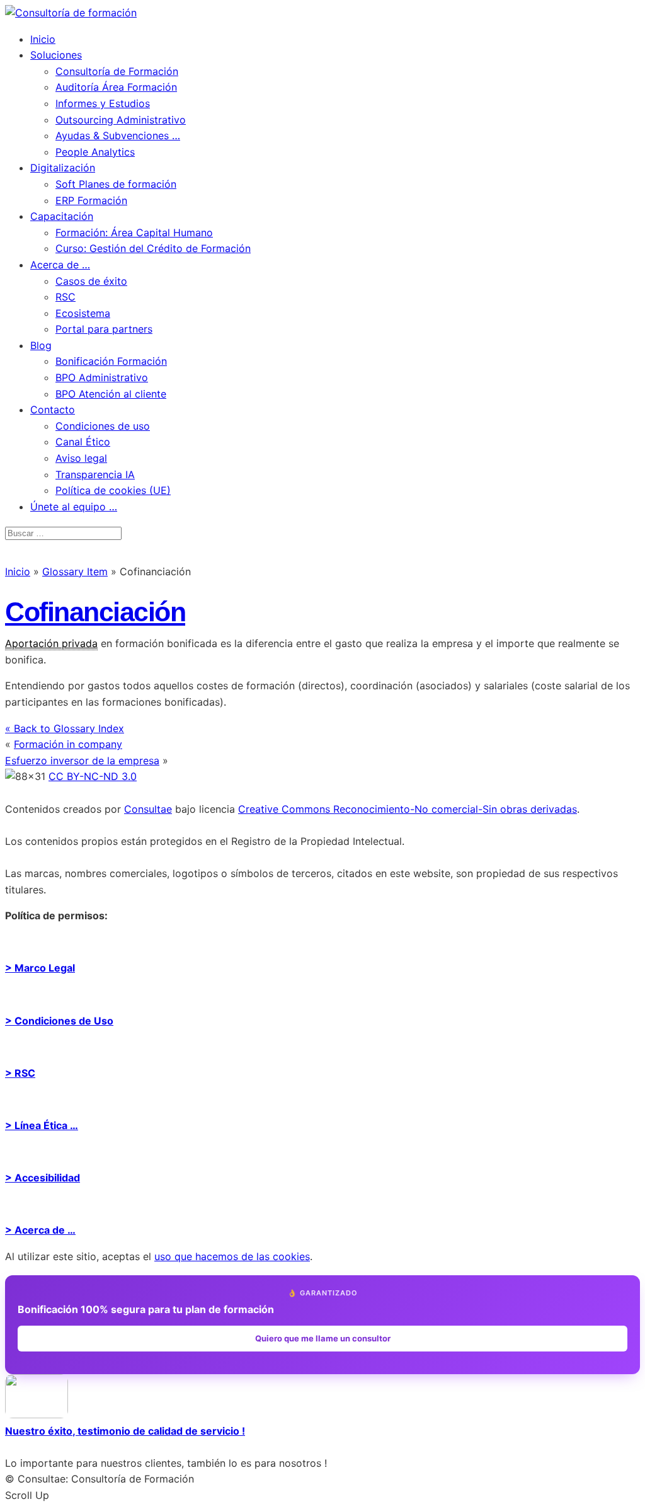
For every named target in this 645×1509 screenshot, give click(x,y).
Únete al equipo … (73, 506)
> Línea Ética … (41, 1125)
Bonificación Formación (111, 361)
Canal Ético (82, 441)
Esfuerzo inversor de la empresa (82, 760)
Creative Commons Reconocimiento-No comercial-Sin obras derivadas (407, 809)
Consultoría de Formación (116, 71)
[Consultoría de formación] (71, 12)
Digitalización (62, 167)
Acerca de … (60, 264)
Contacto (52, 409)
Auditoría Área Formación (116, 87)
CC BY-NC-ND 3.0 (93, 776)
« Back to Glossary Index (64, 728)
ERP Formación (91, 200)
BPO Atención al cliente (110, 393)
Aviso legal (81, 458)
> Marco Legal (40, 967)
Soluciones (56, 55)
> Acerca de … (40, 1230)
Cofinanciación (95, 612)
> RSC (20, 1073)
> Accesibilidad (42, 1177)
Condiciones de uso (102, 426)
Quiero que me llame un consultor (323, 1338)
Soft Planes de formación (115, 184)
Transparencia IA (95, 474)
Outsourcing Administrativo (120, 119)
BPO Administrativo (101, 377)
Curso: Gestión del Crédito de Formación (153, 248)
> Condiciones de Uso (59, 1020)
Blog (41, 345)
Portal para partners (103, 329)
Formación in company (68, 744)
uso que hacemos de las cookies (232, 1256)
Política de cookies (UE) (113, 490)
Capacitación (61, 216)
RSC (65, 296)
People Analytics (95, 152)
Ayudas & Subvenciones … (117, 135)
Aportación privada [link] (51, 643)
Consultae (148, 809)
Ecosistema (82, 313)
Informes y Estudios (102, 103)
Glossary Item (75, 571)
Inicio (42, 39)
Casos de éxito (91, 281)
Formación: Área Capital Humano (134, 232)
